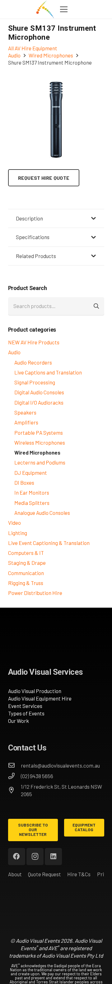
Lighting (17, 533)
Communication (26, 573)
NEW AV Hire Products (33, 342)
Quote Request (44, 874)
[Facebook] (16, 856)
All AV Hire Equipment (32, 48)
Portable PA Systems (38, 432)
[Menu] (64, 9)
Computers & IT (26, 553)
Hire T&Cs (79, 874)
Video (14, 522)
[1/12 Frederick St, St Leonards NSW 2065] (14, 790)
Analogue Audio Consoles (42, 513)
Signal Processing (34, 382)
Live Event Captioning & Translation (49, 543)
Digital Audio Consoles (39, 392)
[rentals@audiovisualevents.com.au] (14, 765)
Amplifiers (26, 422)
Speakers (25, 412)
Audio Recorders (33, 362)
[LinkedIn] (53, 856)
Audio (14, 352)
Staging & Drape (27, 563)
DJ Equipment (30, 472)
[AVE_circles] (45, 9)
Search (96, 306)
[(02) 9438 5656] (14, 776)
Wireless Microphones (39, 442)
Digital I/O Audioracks (38, 402)
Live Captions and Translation (48, 372)
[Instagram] (35, 856)
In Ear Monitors (31, 492)
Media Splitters (31, 503)
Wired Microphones (37, 452)
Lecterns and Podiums (39, 462)
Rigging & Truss (25, 583)
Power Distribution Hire (35, 593)
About (15, 874)
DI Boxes (24, 482)
